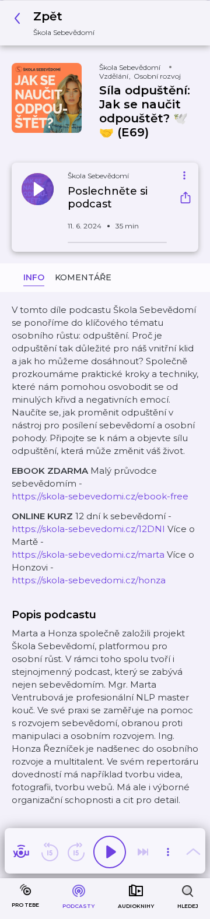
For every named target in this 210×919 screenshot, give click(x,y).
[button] (57, 23)
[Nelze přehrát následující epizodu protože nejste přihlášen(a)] (143, 852)
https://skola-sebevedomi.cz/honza (89, 580)
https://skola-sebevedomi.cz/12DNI (88, 528)
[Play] (109, 852)
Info (33, 277)
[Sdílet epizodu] (185, 199)
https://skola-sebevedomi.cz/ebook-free (100, 496)
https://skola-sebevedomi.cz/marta (88, 554)
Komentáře (83, 277)
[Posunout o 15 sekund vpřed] (76, 852)
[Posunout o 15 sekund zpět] (49, 852)
